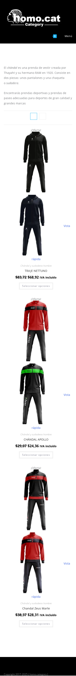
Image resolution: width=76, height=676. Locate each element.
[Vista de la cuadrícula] (33, 116)
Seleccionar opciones (36, 286)
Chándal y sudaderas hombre (35, 265)
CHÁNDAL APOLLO (36, 439)
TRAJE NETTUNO (36, 271)
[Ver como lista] (42, 116)
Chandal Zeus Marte (36, 608)
